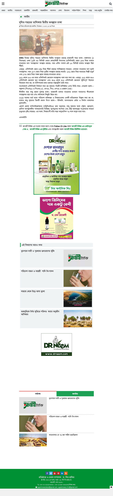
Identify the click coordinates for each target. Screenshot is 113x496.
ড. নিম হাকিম (68, 477)
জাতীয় (10, 10)
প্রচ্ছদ (3, 10)
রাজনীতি (27, 10)
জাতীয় (26, 16)
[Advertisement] (56, 492)
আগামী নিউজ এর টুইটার (39, 129)
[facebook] (47, 473)
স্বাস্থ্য (90, 10)
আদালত (53, 10)
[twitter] (51, 473)
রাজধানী (35, 10)
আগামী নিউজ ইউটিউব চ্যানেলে (75, 129)
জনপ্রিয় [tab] (75, 394)
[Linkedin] (62, 473)
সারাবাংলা (18, 10)
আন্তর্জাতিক (44, 10)
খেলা (60, 10)
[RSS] (66, 473)
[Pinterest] (58, 473)
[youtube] (54, 473)
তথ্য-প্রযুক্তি (98, 10)
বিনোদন (66, 10)
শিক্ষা (84, 10)
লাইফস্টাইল (76, 10)
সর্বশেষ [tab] (37, 394)
